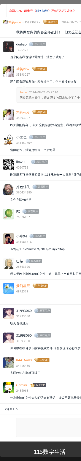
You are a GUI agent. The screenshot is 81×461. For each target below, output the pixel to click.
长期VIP (40, 384)
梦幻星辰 (23, 285)
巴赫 (19, 261)
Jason (23, 92)
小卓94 (21, 236)
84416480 (24, 360)
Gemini (21, 385)
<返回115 (11, 409)
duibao (21, 44)
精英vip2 (23, 69)
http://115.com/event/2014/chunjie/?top (38, 249)
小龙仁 (21, 137)
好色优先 (23, 186)
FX (18, 211)
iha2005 (22, 161)
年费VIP (52, 22)
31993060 (24, 310)
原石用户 (39, 44)
